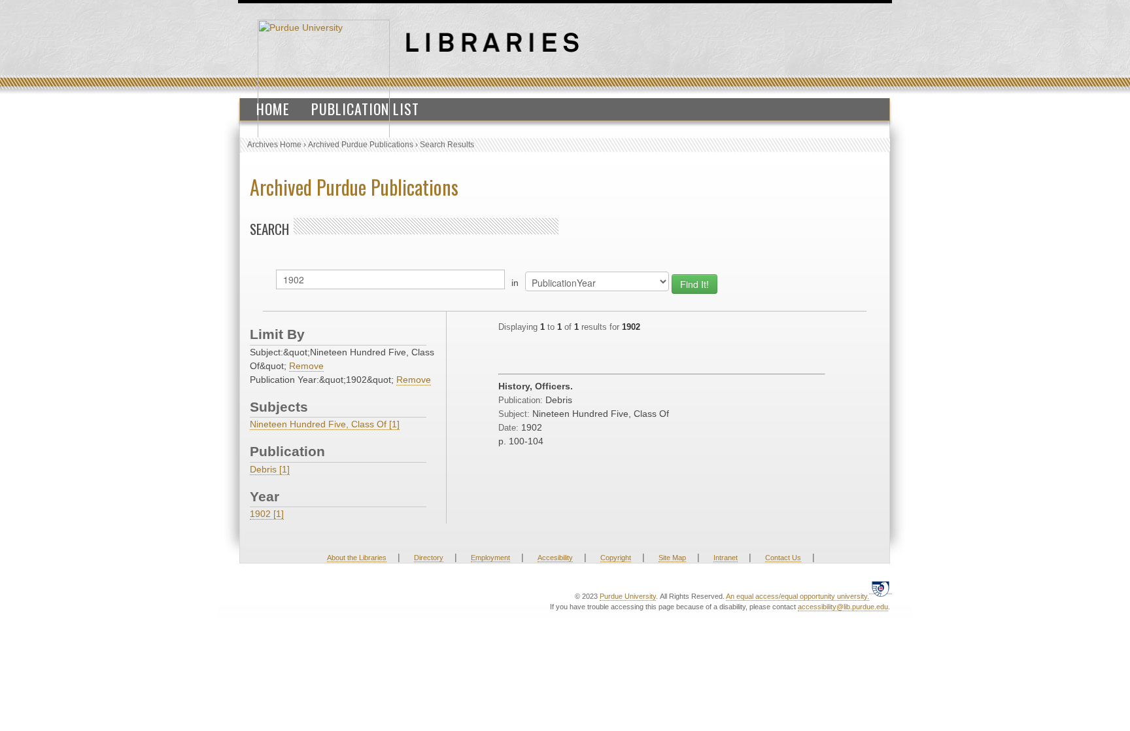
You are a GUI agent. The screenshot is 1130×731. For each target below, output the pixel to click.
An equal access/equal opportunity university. (797, 596)
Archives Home (274, 144)
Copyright (615, 558)
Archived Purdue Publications (360, 144)
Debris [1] (270, 469)
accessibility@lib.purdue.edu (843, 607)
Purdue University (628, 596)
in (515, 282)
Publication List (365, 108)
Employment (490, 558)
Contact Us (783, 558)
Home (273, 108)
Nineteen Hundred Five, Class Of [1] (325, 424)
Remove (306, 366)
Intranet (725, 558)
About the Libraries (356, 558)
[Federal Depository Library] (880, 588)
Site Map (672, 558)
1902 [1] (267, 513)
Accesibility (555, 558)
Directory (428, 558)
